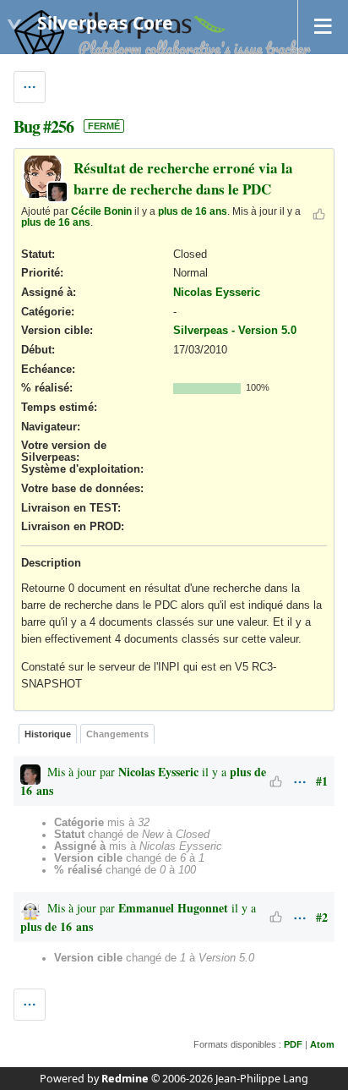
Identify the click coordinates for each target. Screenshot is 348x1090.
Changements (117, 734)
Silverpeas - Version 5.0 (234, 331)
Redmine (125, 1078)
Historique (47, 734)
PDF (293, 1044)
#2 (322, 917)
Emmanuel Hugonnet (173, 908)
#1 (322, 781)
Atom (322, 1044)
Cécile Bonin (101, 210)
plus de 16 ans (192, 210)
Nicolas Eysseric (216, 293)
